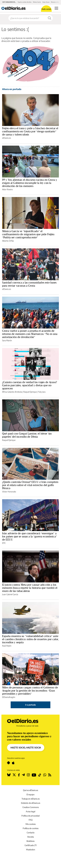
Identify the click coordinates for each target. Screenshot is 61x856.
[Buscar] (49, 18)
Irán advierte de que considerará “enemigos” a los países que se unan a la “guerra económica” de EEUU (29, 536)
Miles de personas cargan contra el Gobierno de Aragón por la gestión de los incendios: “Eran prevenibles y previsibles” (30, 690)
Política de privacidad (30, 816)
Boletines (30, 841)
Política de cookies (30, 828)
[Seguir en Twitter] (14, 775)
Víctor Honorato (9, 491)
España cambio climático (24, 2)
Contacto (30, 832)
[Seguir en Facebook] (19, 774)
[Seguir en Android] (8, 763)
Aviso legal (30, 811)
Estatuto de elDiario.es (30, 803)
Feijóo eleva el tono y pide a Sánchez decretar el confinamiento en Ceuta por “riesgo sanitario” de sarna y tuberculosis (30, 131)
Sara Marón (7, 340)
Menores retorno (55, 2)
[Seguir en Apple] (13, 763)
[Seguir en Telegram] (23, 775)
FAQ (30, 820)
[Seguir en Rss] (49, 775)
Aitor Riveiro (7, 189)
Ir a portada (30, 705)
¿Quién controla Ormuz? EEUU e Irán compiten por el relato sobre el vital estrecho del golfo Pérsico (30, 485)
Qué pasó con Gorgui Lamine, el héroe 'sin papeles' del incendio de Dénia (27, 435)
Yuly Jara (41, 392)
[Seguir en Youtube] (34, 774)
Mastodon (30, 849)
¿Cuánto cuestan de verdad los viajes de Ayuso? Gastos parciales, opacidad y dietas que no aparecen (29, 385)
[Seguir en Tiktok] (39, 774)
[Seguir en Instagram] (28, 775)
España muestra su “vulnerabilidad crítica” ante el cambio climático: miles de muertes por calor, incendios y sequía (30, 639)
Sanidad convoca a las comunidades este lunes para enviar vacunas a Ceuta (29, 284)
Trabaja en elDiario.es (31, 799)
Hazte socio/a (46, 9)
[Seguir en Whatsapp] (44, 775)
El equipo (30, 794)
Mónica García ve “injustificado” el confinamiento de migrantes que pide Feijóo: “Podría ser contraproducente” (28, 234)
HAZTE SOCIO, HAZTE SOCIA (25, 747)
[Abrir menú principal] (56, 8)
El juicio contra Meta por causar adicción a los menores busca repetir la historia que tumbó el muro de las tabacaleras (29, 588)
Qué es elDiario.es (30, 790)
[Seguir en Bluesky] (8, 775)
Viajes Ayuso (46, 2)
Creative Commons (30, 807)
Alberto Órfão (8, 241)
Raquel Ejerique (30, 392)
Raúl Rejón (6, 646)
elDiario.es (6, 138)
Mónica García (37, 2)
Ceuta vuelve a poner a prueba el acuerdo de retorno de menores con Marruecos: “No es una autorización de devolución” (29, 334)
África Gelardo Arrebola (12, 392)
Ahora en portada (11, 89)
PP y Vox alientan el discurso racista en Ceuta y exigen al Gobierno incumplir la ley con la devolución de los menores (29, 183)
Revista (30, 837)
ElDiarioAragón (8, 697)
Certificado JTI (31, 845)
